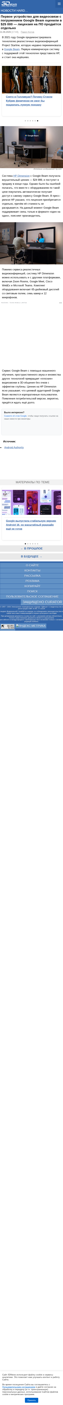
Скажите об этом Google (15, 416)
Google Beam (12, 49)
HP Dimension (21, 175)
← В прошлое (31, 548)
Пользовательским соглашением (18, 1387)
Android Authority (14, 447)
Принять (31, 1400)
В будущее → (31, 556)
